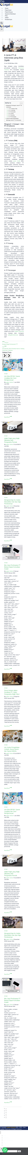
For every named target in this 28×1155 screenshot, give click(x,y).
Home (6, 8)
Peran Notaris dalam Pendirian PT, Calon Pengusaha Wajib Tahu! (11, 692)
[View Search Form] (1, 23)
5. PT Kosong (11, 115)
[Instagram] (3, 2)
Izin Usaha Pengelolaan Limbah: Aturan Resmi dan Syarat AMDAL (11, 749)
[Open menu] (2, 29)
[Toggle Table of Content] (20, 103)
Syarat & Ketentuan (10, 14)
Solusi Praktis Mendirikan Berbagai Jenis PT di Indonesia (13, 119)
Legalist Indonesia (19, 331)
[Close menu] (0, 1132)
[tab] (6, 1110)
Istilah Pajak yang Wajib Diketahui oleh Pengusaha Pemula (11, 440)
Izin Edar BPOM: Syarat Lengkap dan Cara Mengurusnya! (12, 378)
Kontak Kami (8, 19)
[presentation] (12, 365)
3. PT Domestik (11, 112)
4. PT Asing (10, 113)
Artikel (6, 17)
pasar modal (16, 161)
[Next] (9, 356)
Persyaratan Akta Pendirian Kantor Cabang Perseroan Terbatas (13, 348)
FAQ (6, 15)
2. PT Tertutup (11, 110)
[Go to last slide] (4, 356)
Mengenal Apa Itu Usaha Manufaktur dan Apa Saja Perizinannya (12, 502)
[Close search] (1, 1149)
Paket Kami (8, 10)
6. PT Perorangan (12, 116)
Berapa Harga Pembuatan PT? (10, 343)
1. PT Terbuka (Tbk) (12, 108)
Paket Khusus (9, 12)
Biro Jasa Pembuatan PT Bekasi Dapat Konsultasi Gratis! (12, 567)
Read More (8, 417)
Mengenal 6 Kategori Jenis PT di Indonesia (14, 106)
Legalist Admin (9, 382)
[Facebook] (1, 2)
